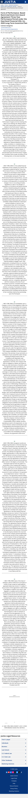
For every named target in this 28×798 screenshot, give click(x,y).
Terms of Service (14, 786)
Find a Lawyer (6, 739)
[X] (19, 772)
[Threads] (15, 772)
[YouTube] (9, 772)
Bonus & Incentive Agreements (9, 29)
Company (14, 781)
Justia (2, 5)
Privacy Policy (14, 788)
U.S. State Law (6, 757)
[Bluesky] (17, 772)
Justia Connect (14, 775)
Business (4, 746)
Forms (6, 5)
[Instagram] (13, 772)
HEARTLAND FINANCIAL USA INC (8, 6)
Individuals (5, 743)
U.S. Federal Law (7, 753)
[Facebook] (11, 772)
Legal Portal (14, 778)
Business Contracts (13, 5)
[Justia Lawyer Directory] (21, 772)
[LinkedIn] (7, 772)
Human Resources (6, 27)
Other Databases (7, 760)
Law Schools (5, 750)
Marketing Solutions (8, 764)
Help (14, 783)
